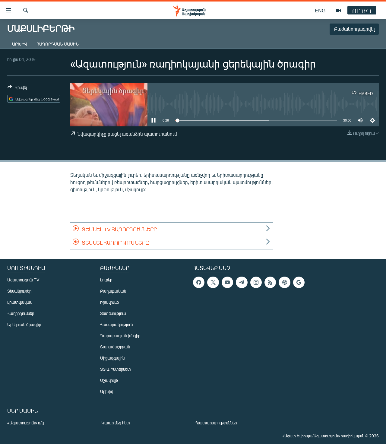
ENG (320, 10)
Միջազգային (112, 357)
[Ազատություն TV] (338, 10)
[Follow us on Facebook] (198, 282)
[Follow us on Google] (299, 282)
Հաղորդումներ (20, 313)
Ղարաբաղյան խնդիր (120, 335)
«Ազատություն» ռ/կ (25, 422)
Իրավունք (109, 302)
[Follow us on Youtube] (227, 282)
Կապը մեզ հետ (115, 422)
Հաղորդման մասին (58, 43)
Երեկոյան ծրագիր (24, 324)
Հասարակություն (116, 324)
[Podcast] (284, 282)
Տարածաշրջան (115, 346)
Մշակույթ (109, 380)
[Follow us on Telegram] (241, 282)
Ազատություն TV (23, 279)
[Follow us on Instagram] (256, 282)
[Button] (17, 88)
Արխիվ (19, 43)
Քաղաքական (113, 290)
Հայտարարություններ (216, 422)
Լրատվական (19, 302)
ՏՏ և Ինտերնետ (115, 369)
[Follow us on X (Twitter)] (213, 282)
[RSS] (270, 282)
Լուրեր (106, 279)
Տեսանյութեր (19, 290)
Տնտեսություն (113, 313)
